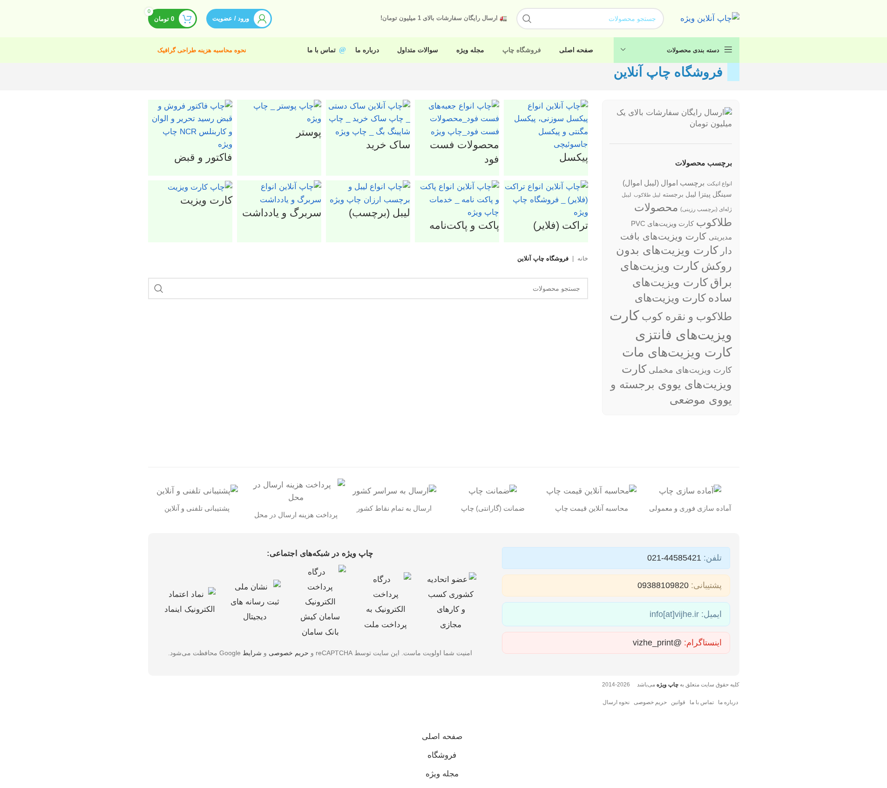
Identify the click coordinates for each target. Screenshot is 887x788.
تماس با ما (702, 702)
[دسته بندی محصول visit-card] (368, 171)
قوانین (678, 702)
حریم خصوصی (289, 653)
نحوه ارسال (616, 702)
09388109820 (663, 585)
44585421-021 (674, 557)
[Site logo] (709, 18)
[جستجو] (527, 18)
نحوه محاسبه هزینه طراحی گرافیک (201, 50)
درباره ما (728, 702)
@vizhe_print (657, 642)
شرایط (252, 653)
